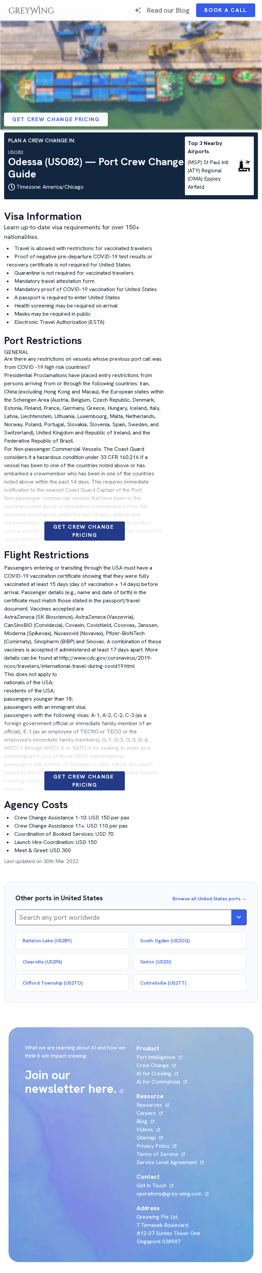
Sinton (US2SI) (155, 962)
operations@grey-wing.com (169, 1193)
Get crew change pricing (56, 119)
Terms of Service (157, 1154)
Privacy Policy (153, 1145)
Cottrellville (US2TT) (163, 983)
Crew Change (152, 1065)
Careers (149, 1113)
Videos (148, 1129)
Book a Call (229, 11)
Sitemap (146, 1137)
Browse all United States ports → (210, 899)
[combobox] (20, 917)
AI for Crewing (153, 1073)
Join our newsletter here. (76, 1082)
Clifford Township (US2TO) (53, 983)
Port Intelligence (155, 1057)
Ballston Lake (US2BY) (47, 941)
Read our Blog (168, 10)
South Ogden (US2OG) (165, 941)
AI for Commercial (158, 1081)
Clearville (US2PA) (42, 962)
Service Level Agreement (166, 1162)
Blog (145, 1121)
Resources (149, 1104)
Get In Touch (154, 1185)
